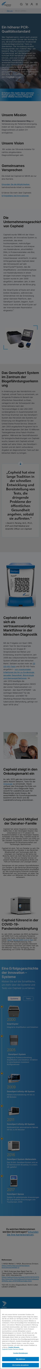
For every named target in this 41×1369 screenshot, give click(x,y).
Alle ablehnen (20, 1359)
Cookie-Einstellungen (20, 1353)
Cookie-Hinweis (13, 1347)
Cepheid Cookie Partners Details (12, 1349)
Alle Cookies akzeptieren (20, 1365)
